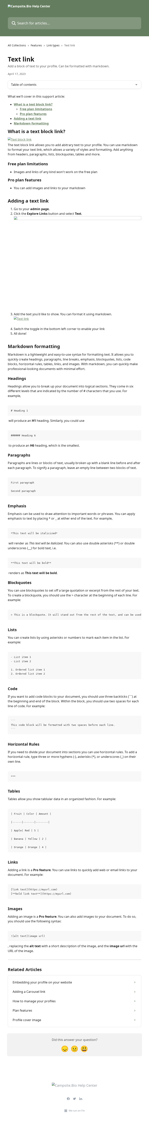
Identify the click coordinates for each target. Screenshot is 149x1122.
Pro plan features (33, 114)
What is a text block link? (33, 104)
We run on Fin (77, 1110)
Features (36, 45)
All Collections (17, 45)
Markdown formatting (31, 123)
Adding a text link (27, 118)
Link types (53, 45)
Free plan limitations (36, 109)
